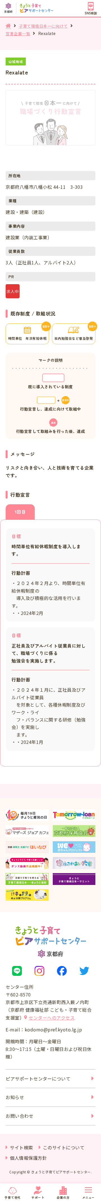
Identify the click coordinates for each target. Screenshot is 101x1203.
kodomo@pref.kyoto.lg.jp (53, 1029)
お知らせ (15, 1097)
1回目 (20, 511)
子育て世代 (12, 1197)
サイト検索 (21, 1147)
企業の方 (63, 1197)
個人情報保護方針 (28, 1157)
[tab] (20, 511)
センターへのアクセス (52, 1017)
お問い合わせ (19, 1115)
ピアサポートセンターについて (38, 1078)
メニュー (88, 1197)
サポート (37, 1197)
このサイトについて (64, 1147)
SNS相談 (91, 13)
